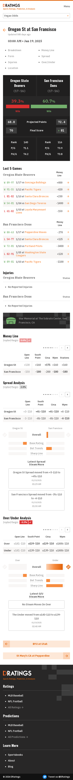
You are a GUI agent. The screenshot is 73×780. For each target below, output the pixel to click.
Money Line (47, 50)
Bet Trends (36, 448)
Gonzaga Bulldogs (35, 182)
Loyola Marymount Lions (31, 211)
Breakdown (14, 50)
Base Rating (37, 443)
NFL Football (15, 701)
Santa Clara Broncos (37, 196)
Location (13, 68)
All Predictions (16, 737)
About (11, 760)
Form (11, 56)
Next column (67, 347)
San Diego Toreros (35, 203)
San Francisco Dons (53, 83)
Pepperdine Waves (35, 232)
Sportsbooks (15, 754)
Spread (45, 56)
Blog (10, 766)
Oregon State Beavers (19, 83)
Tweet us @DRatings (59, 776)
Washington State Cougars (31, 254)
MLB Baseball (15, 695)
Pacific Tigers (33, 189)
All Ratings (14, 707)
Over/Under (48, 62)
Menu (67, 6)
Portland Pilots (33, 246)
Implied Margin (10, 340)
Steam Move (36, 464)
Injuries (12, 62)
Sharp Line (36, 453)
